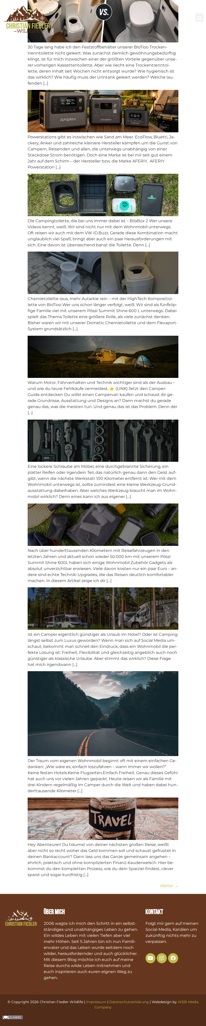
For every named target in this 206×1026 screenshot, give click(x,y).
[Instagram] (162, 958)
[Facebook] (173, 958)
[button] (199, 18)
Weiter (169, 885)
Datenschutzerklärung (129, 1002)
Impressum (96, 1002)
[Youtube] (150, 958)
